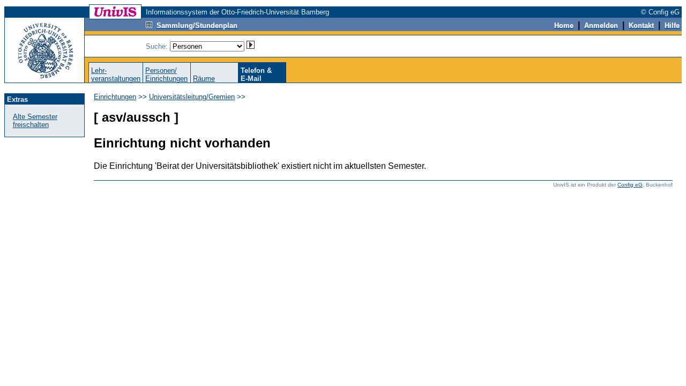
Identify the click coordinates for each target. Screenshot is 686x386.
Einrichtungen (115, 97)
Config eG (630, 185)
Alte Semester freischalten (35, 121)
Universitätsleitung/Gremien (192, 97)
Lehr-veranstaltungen (115, 74)
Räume (204, 79)
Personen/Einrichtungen (166, 74)
